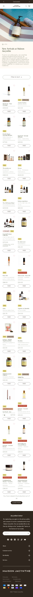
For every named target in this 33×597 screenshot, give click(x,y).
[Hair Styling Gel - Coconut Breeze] (24, 429)
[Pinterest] (11, 540)
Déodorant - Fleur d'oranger (7, 104)
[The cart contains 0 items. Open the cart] (29, 6)
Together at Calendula (23, 308)
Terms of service (6, 579)
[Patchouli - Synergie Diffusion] (24, 122)
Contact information (7, 581)
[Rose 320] (9, 261)
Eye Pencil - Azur (7, 412)
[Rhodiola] (24, 327)
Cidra (4, 308)
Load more (16, 502)
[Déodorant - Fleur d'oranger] (9, 91)
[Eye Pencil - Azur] (9, 394)
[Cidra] (9, 296)
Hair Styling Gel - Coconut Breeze (22, 444)
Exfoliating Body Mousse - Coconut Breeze (7, 481)
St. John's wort (21, 242)
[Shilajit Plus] (24, 362)
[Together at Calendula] (24, 296)
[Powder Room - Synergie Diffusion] (9, 122)
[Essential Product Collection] (9, 222)
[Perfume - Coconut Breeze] (24, 394)
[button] (13, 87)
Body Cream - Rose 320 (24, 275)
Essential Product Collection (7, 235)
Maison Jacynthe (18, 592)
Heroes (20, 168)
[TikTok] (22, 540)
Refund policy (15, 577)
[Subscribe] (28, 533)
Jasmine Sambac (22, 103)
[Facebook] (8, 540)
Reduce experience (23, 201)
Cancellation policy (17, 579)
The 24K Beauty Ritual (8, 203)
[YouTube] (25, 540)
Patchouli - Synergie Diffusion (23, 136)
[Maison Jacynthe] (16, 6)
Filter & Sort (15, 77)
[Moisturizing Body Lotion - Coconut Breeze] (24, 466)
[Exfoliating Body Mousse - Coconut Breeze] (9, 466)
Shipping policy (18, 581)
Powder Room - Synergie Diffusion (7, 134)
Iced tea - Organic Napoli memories (7, 340)
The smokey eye (7, 168)
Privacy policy (5, 577)
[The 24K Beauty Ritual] (9, 189)
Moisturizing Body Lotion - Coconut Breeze (22, 481)
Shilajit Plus (21, 377)
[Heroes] (24, 156)
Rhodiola (20, 341)
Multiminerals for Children (7, 374)
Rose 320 (5, 275)
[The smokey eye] (9, 156)
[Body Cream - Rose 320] (24, 261)
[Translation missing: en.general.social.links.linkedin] (15, 540)
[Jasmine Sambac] (24, 91)
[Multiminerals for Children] (9, 362)
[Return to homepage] (16, 571)
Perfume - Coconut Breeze (23, 409)
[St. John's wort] (24, 222)
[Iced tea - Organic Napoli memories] (9, 327)
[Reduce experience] (24, 189)
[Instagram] (18, 540)
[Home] (3, 44)
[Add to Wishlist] (13, 87)
